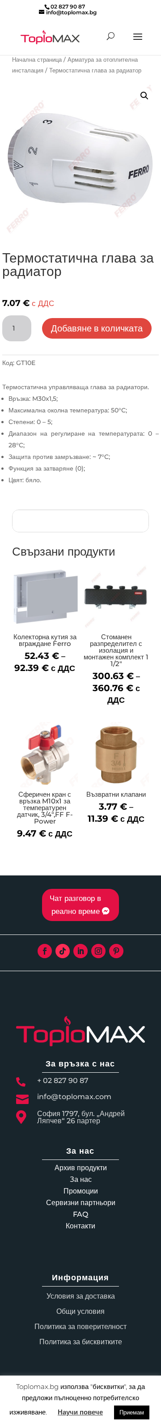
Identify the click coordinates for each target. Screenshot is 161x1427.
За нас (81, 1179)
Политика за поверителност (80, 1326)
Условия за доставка (81, 1296)
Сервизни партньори (80, 1202)
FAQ (80, 1214)
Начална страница (37, 59)
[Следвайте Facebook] (45, 951)
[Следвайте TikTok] (62, 951)
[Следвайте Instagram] (98, 951)
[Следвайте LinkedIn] (80, 951)
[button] (144, 96)
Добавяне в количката (97, 328)
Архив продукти (81, 1168)
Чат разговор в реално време (75, 905)
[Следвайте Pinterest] (116, 951)
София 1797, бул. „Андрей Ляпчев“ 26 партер (81, 1117)
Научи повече (80, 1412)
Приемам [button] (131, 1412)
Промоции (81, 1191)
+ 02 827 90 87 (63, 1080)
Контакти (80, 1226)
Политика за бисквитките (80, 1342)
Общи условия (80, 1311)
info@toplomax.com (74, 1096)
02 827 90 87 (68, 6)
